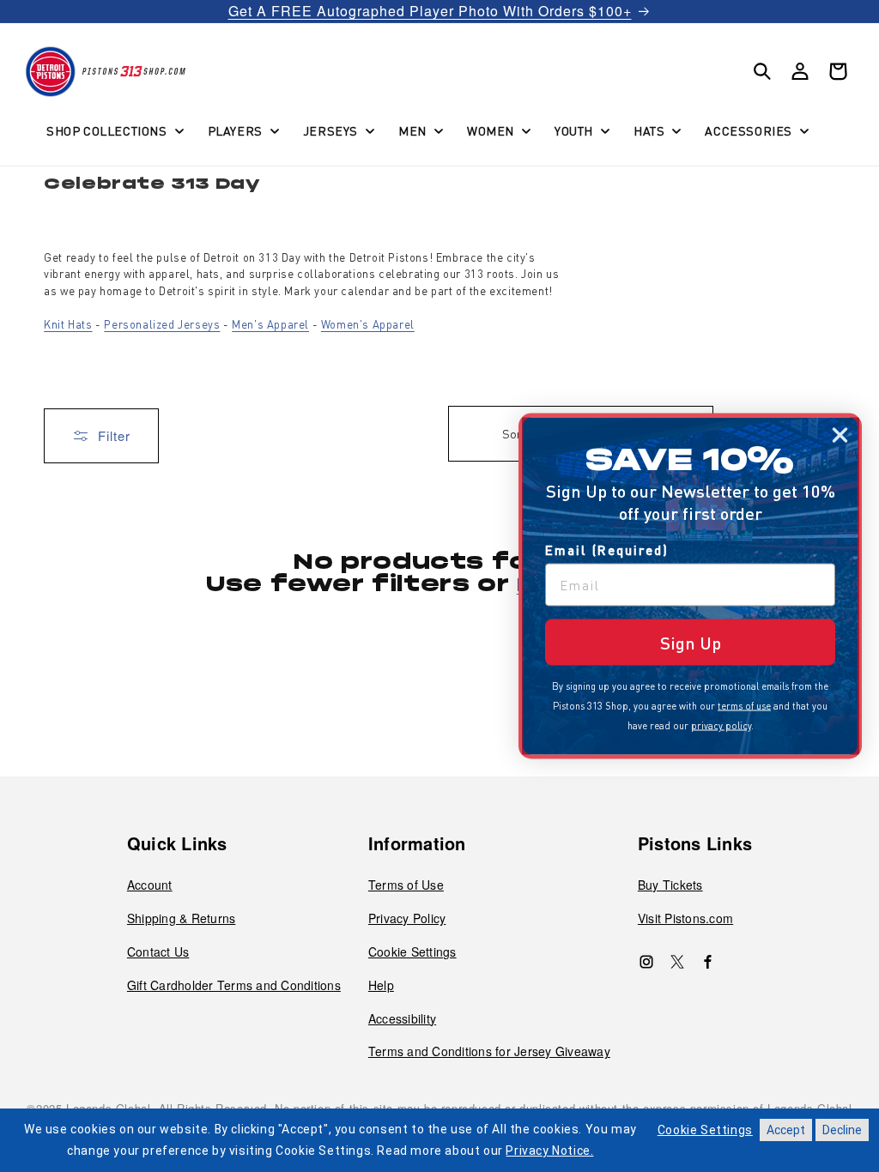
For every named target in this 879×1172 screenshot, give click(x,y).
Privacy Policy (407, 918)
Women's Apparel (368, 324)
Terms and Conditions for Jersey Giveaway (489, 1051)
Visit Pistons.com (685, 918)
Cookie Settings (412, 951)
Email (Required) (607, 550)
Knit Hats (68, 324)
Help (381, 985)
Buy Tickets (670, 884)
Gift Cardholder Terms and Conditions (234, 985)
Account (150, 884)
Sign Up (690, 642)
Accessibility (402, 1018)
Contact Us (158, 951)
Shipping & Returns (181, 918)
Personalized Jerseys (162, 324)
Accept (786, 1130)
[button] (113, 130)
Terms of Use (406, 884)
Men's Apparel (270, 324)
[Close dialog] (840, 435)
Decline (842, 1130)
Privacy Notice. (549, 1150)
